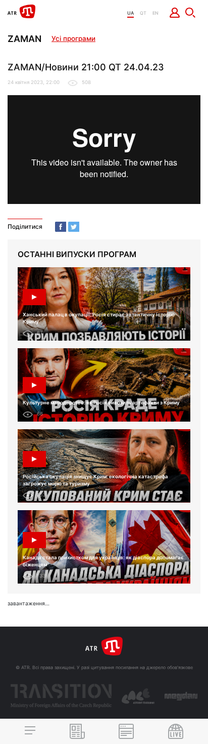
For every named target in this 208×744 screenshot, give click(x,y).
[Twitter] (73, 227)
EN (155, 13)
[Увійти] (175, 13)
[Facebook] (60, 227)
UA (130, 13)
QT (143, 13)
